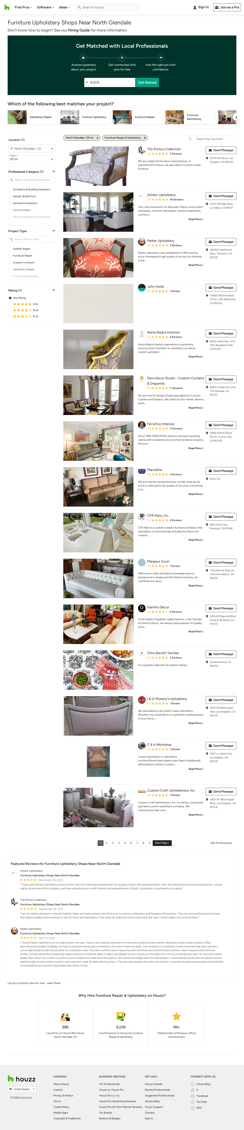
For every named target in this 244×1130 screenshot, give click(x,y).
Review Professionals (157, 1089)
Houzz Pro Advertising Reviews (117, 1101)
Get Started (147, 82)
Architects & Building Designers (32, 189)
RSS (199, 1107)
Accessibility (152, 1101)
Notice (69, 1095)
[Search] (79, 7)
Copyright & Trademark (67, 1118)
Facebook (202, 1096)
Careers (58, 1089)
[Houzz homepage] (7, 7)
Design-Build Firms (24, 196)
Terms (57, 1101)
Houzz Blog (203, 1084)
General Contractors (25, 203)
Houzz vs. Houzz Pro (111, 1089)
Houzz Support (154, 1107)
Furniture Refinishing (25, 276)
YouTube (202, 1101)
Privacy (57, 1095)
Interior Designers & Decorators (32, 217)
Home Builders (22, 210)
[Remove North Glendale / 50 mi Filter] (97, 138)
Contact (150, 1112)
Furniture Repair (22, 255)
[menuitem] (23, 7)
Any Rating (19, 297)
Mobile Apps (60, 1112)
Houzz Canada (153, 1084)
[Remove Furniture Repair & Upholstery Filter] (145, 138)
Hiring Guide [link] (79, 30)
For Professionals (109, 1084)
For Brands (105, 1112)
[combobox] (107, 7)
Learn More (53, 983)
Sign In (149, 1118)
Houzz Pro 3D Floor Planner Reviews (120, 1107)
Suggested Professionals (160, 1095)
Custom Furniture (23, 262)
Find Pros (22, 7)
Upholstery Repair (23, 269)
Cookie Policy (61, 1107)
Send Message (223, 150)
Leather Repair (21, 248)
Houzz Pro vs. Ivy (109, 1095)
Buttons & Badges (109, 1118)
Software (44, 7)
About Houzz (61, 1084)
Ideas (63, 7)
